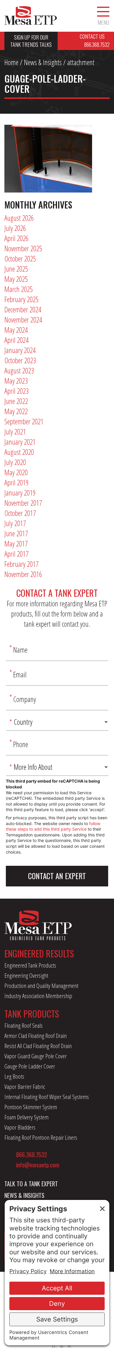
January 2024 (20, 350)
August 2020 (19, 452)
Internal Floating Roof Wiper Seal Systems (46, 1097)
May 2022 (16, 411)
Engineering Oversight (26, 975)
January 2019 (20, 493)
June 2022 (16, 401)
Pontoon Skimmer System (30, 1107)
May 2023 (16, 381)
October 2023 (20, 360)
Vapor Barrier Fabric (24, 1086)
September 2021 (24, 421)
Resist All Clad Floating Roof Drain (38, 1046)
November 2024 (23, 320)
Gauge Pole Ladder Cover (29, 1066)
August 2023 (19, 370)
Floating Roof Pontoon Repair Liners (40, 1137)
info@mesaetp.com (37, 1164)
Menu (103, 22)
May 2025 (16, 279)
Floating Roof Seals (23, 1025)
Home (11, 62)
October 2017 (20, 513)
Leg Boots (14, 1076)
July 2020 (15, 462)
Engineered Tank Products (30, 965)
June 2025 (16, 269)
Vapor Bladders (19, 1127)
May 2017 (16, 543)
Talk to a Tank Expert (31, 1183)
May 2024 (16, 330)
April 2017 (16, 554)
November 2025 (23, 248)
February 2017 (21, 564)
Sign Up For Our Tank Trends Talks (31, 40)
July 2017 (15, 523)
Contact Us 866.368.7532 (95, 40)
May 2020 (16, 472)
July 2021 (15, 432)
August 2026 (19, 218)
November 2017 (23, 503)
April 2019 (16, 482)
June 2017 (16, 533)
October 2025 (20, 258)
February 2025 (21, 299)
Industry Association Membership (38, 996)
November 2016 (23, 574)
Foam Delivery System (26, 1117)
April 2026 (16, 238)
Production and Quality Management (41, 986)
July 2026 (15, 228)
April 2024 (16, 340)
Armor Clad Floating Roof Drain (35, 1036)
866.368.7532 (31, 1154)
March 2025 (18, 289)
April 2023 (16, 391)
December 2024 (22, 309)
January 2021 (20, 442)
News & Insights (43, 62)
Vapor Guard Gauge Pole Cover (35, 1056)
